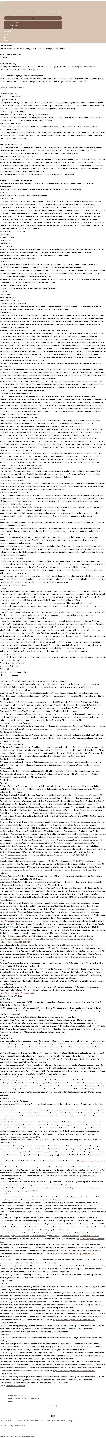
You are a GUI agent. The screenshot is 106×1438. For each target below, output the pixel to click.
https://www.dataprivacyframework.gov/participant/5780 (74, 1176)
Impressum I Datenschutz (18, 1395)
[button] (15, 14)
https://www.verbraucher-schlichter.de (73, 81)
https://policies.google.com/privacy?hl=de (22, 1191)
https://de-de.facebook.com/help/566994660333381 (68, 855)
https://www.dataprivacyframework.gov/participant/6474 (74, 1320)
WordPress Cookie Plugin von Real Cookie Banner (18, 1436)
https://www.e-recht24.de (15, 87)
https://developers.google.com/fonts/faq (57, 1188)
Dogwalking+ (14, 22)
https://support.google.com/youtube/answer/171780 (19, 1137)
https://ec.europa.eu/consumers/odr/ (81, 66)
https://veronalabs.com (21, 1005)
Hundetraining (14, 25)
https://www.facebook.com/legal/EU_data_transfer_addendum (24, 855)
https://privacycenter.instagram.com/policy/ (65, 939)
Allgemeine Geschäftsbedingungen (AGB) (23, 1398)
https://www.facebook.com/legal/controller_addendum (68, 837)
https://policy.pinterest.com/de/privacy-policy (17, 993)
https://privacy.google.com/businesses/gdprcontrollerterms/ (23, 1236)
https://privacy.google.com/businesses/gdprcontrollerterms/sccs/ (74, 1236)
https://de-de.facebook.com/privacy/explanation (63, 813)
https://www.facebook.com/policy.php (14, 858)
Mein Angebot (9, 15)
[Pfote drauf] (3, 5)
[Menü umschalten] (33, 18)
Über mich (8, 31)
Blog (6, 37)
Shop (6, 40)
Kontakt (7, 34)
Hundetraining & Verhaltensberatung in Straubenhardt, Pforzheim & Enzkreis (33, 12)
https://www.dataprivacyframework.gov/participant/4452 (74, 870)
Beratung (12, 28)
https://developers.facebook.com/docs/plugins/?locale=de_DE (78, 795)
